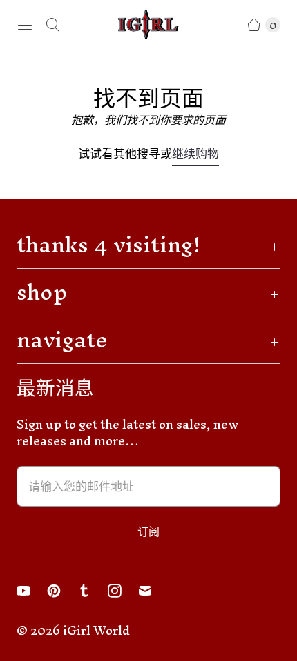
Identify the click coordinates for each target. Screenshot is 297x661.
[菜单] (25, 24)
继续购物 (195, 155)
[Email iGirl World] (153, 591)
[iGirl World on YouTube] (32, 591)
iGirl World (96, 630)
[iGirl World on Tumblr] (92, 591)
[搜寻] (52, 24)
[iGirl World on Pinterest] (62, 591)
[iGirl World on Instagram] (123, 591)
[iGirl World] (148, 24)
